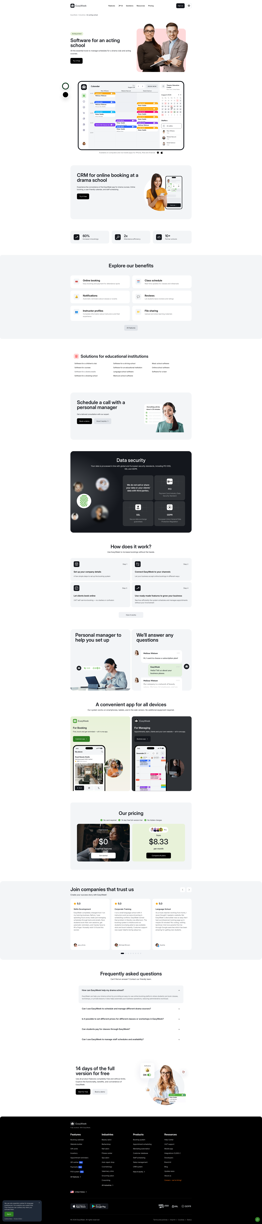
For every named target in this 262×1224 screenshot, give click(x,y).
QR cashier (76, 1162)
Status (189, 1220)
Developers (168, 1158)
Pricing (151, 6)
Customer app (80, 739)
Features (111, 6)
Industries (82, 15)
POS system (76, 1172)
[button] (182, 889)
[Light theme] (65, 86)
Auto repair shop (108, 1162)
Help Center (168, 1140)
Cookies (181, 1220)
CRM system (138, 1167)
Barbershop (106, 1144)
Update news (169, 1171)
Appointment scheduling (142, 1144)
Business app (141, 739)
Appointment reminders (79, 1158)
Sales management (140, 1162)
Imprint (172, 1220)
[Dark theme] (65, 94)
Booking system (139, 1140)
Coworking (106, 1180)
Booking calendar (77, 1140)
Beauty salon (106, 1140)
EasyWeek (73, 15)
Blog (166, 1167)
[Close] (39, 1202)
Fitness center (107, 1153)
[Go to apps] (158, 152)
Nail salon (105, 1149)
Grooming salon (108, 1176)
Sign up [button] (180, 6)
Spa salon (105, 1158)
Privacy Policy (18, 1218)
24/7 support (169, 1144)
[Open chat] (257, 1219)
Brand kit (167, 1162)
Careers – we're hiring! (172, 1180)
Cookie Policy (8, 1218)
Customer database (140, 1153)
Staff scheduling (139, 1158)
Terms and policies (160, 1220)
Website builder (76, 1144)
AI (122, 6)
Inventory (74, 1153)
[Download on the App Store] (79, 1206)
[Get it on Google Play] (99, 1206)
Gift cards (74, 1149)
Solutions (129, 6)
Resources (141, 6)
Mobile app (168, 1149)
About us (167, 1176)
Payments (75, 1167)
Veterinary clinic (108, 1171)
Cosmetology (107, 1167)
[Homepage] (78, 6)
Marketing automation (141, 1149)
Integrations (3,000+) (172, 1153)
